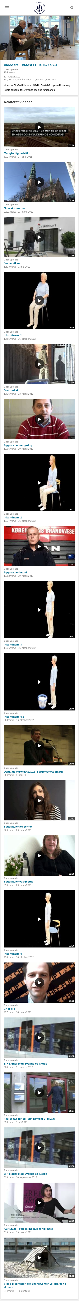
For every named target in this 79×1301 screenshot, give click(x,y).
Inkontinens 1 (13, 335)
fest (48, 79)
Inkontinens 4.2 (14, 716)
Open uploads (11, 69)
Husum (12, 79)
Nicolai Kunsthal (15, 208)
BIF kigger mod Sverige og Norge (25, 1063)
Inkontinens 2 (13, 517)
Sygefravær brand (15, 572)
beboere (40, 79)
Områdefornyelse (26, 79)
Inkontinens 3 (13, 644)
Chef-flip (9, 1008)
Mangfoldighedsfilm (17, 153)
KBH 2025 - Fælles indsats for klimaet (28, 1228)
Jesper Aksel (12, 263)
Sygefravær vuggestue (18, 881)
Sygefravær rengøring (18, 445)
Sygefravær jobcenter (18, 826)
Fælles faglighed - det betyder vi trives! (29, 1118)
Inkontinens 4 (13, 953)
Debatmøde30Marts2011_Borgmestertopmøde (33, 771)
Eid (5, 79)
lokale (54, 79)
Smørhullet (11, 390)
